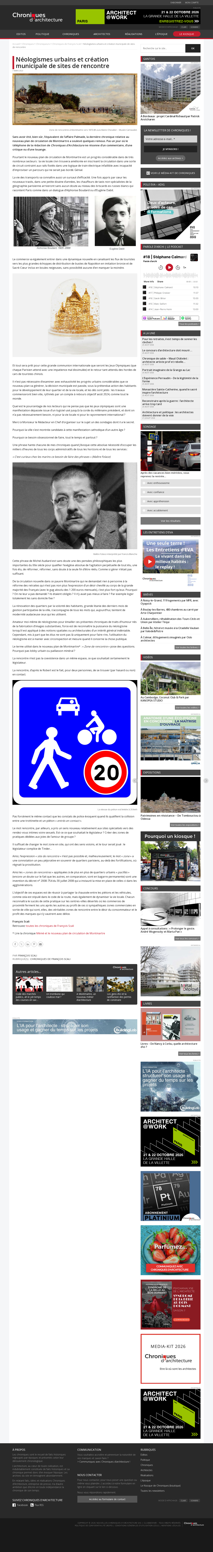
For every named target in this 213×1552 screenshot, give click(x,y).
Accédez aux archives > (170, 158)
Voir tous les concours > (187, 938)
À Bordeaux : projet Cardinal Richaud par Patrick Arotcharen (170, 117)
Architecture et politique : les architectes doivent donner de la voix (168, 413)
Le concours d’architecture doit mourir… (167, 350)
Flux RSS (39, 1505)
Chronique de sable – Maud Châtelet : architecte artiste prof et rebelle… (165, 360)
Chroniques (147, 1465)
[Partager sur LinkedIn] (28, 944)
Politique (145, 1459)
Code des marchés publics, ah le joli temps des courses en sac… (28, 996)
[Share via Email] (41, 944)
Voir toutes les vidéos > (188, 707)
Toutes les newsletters (153, 1490)
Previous (135, 780)
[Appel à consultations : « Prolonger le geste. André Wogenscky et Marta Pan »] (171, 910)
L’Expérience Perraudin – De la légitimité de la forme (170, 379)
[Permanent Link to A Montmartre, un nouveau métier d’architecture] (90, 979)
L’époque (146, 1480)
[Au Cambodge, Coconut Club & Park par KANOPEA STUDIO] (171, 679)
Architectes (146, 1470)
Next (206, 780)
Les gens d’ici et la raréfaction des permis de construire (119, 996)
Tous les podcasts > (189, 323)
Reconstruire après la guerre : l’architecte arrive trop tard (168, 402)
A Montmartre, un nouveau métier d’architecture (86, 996)
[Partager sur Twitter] (22, 944)
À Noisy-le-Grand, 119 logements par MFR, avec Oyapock (169, 602)
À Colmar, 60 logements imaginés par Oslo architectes (166, 638)
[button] (173, 483)
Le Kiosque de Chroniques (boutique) (160, 1485)
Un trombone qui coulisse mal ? (55, 995)
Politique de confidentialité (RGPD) (94, 1525)
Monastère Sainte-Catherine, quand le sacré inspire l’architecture (169, 391)
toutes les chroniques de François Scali (50, 926)
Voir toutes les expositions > (185, 824)
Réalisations (147, 1475)
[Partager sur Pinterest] (34, 944)
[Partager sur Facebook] (15, 944)
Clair (183, 27)
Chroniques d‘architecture (37, 17)
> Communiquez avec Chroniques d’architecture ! (103, 1461)
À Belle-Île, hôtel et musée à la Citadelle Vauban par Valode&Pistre (170, 629)
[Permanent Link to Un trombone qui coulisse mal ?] (59, 979)
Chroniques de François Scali (50, 959)
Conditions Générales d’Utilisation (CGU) (137, 1525)
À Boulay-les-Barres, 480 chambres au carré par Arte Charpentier (169, 611)
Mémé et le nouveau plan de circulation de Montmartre (70, 933)
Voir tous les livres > (189, 1053)
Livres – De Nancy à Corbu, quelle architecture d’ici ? (169, 1045)
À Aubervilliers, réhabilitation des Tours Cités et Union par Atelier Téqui (170, 620)
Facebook (22, 1505)
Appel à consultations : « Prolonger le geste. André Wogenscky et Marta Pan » (168, 930)
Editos (144, 1454)
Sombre (194, 27)
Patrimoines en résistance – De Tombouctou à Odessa (171, 817)
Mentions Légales (171, 1525)
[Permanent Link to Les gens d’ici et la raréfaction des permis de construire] (120, 979)
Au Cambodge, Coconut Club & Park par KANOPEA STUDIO (165, 699)
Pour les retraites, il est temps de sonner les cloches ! (169, 340)
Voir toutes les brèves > (188, 647)
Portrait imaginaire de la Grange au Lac (166, 370)
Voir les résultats (170, 520)
